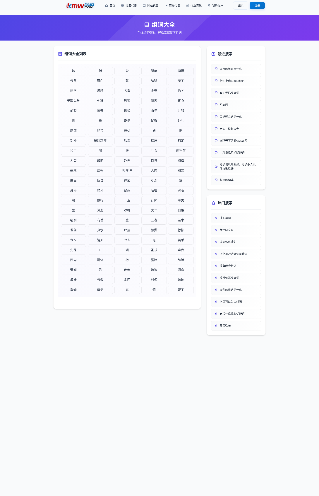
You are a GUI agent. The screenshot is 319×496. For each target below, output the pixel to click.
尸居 (127, 230)
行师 (154, 200)
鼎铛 (181, 160)
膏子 (181, 290)
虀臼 (100, 81)
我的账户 (217, 5)
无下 (181, 81)
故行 (100, 200)
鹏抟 (100, 130)
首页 (112, 5)
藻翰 (100, 170)
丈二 (154, 210)
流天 (100, 111)
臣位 (100, 180)
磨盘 (100, 290)
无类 (73, 160)
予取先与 (73, 101)
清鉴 (154, 270)
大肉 (154, 170)
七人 (127, 240)
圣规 (154, 250)
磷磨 (154, 71)
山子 (154, 111)
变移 (73, 190)
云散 (100, 280)
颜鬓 (154, 230)
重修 (73, 290)
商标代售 (174, 5)
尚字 (73, 91)
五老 (154, 220)
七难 (100, 101)
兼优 (127, 130)
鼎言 (181, 170)
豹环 (100, 190)
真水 (100, 230)
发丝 (73, 230)
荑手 (181, 240)
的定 (181, 140)
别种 (73, 140)
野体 (100, 260)
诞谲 (127, 111)
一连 (127, 200)
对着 (181, 190)
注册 (257, 5)
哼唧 (127, 210)
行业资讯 (196, 5)
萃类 (181, 200)
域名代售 (131, 5)
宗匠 (127, 280)
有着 (100, 220)
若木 (181, 220)
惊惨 (181, 230)
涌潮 (73, 270)
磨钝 (73, 130)
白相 (181, 210)
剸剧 (73, 220)
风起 (100, 91)
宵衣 (181, 101)
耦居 (154, 140)
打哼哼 (127, 170)
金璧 (154, 91)
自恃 (154, 160)
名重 (127, 91)
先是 (73, 250)
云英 (73, 81)
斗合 (154, 150)
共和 (181, 111)
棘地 (181, 280)
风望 (127, 101)
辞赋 (154, 81)
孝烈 (154, 180)
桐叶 (73, 280)
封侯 (154, 280)
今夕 (73, 240)
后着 (127, 140)
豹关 (181, 91)
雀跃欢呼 (100, 140)
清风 (100, 240)
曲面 (73, 180)
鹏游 (154, 101)
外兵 (181, 121)
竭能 (100, 160)
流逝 (100, 210)
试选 (154, 121)
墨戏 (73, 170)
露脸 (154, 260)
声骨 (181, 250)
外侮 (127, 160)
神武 (127, 180)
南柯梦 (181, 150)
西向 (73, 260)
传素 (127, 270)
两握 (181, 71)
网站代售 (152, 5)
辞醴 (181, 260)
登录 (240, 5)
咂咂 (154, 190)
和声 (73, 150)
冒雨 (127, 190)
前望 (73, 111)
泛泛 (127, 121)
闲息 (181, 270)
